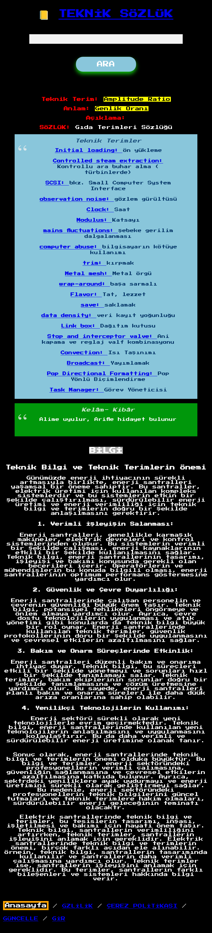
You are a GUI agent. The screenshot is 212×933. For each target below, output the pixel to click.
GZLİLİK (77, 906)
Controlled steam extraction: (108, 161)
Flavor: (86, 295)
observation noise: (77, 199)
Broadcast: (88, 363)
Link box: (80, 326)
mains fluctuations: (80, 231)
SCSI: (57, 183)
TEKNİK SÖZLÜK (116, 13)
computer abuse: (71, 247)
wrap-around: (84, 284)
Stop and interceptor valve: (102, 336)
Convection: (84, 353)
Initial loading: (89, 150)
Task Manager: (76, 390)
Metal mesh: (88, 274)
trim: (94, 263)
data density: (68, 316)
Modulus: (94, 220)
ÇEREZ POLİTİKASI (142, 906)
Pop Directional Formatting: (102, 374)
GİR (58, 918)
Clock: (100, 210)
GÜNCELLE (20, 918)
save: (92, 305)
